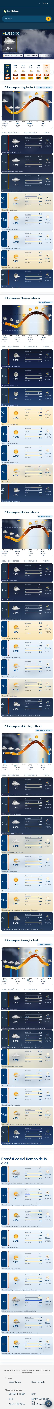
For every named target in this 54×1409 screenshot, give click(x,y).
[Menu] (49, 26)
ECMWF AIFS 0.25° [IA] (40, 1400)
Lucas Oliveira (15, 1382)
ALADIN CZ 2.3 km (17, 1404)
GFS (11, 1399)
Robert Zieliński (38, 1382)
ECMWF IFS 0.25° (17, 1394)
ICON (33, 1394)
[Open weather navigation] (48, 1403)
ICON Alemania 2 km (40, 1404)
